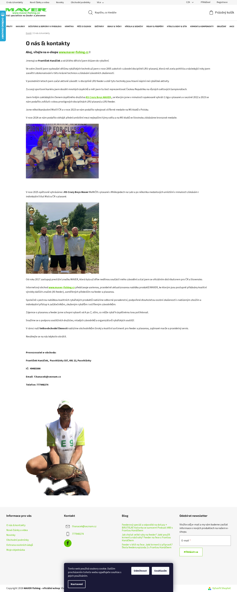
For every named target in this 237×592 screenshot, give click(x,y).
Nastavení (77, 584)
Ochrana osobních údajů (19, 545)
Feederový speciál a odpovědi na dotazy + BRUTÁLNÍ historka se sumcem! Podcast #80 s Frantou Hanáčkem (147, 527)
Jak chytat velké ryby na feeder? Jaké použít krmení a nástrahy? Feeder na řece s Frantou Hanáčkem (146, 537)
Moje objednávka (15, 550)
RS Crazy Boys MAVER (98, 97)
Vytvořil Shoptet (221, 588)
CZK (188, 2)
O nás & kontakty (14, 2)
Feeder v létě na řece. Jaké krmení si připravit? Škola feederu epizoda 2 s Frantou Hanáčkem (147, 546)
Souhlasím (160, 571)
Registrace (222, 2)
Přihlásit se (191, 552)
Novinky (60, 2)
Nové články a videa (39, 2)
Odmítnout (140, 571)
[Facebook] (68, 543)
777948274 (78, 534)
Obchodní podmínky (80, 2)
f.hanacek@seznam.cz (84, 526)
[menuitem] (7, 26)
